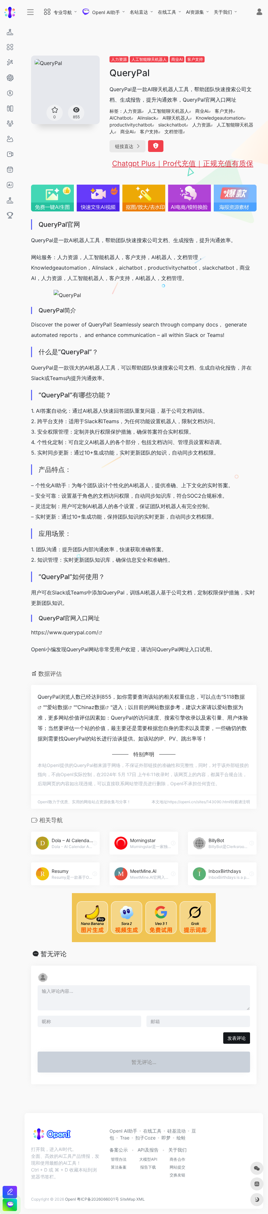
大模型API (148, 1159)
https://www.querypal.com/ (64, 632)
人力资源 (119, 59)
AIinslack (146, 118)
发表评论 (236, 1038)
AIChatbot (120, 118)
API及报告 (148, 1150)
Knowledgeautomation (219, 118)
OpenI (70, 1199)
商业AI (177, 59)
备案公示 (118, 1150)
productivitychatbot (130, 124)
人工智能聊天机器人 (149, 59)
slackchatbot (172, 124)
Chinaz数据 (91, 707)
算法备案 (118, 1167)
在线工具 (167, 12)
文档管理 (173, 131)
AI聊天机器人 (176, 118)
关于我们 (223, 12)
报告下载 (148, 1167)
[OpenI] (51, 1136)
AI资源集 (195, 12)
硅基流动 (176, 1131)
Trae (124, 1137)
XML (140, 1199)
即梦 (166, 1137)
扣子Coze (145, 1137)
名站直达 (139, 12)
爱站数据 (57, 707)
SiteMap (127, 1199)
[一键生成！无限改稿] (10, 1192)
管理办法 (118, 1159)
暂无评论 (54, 954)
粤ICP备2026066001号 (98, 1199)
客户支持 (195, 59)
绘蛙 (181, 1137)
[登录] (259, 12)
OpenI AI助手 (123, 1131)
